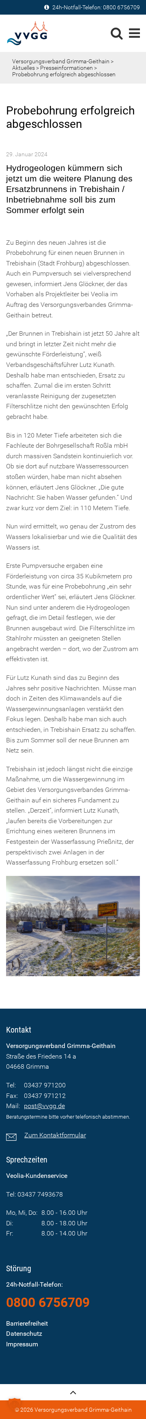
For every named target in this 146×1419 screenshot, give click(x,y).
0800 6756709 (121, 7)
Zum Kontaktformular (55, 1135)
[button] (14, 1404)
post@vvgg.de (44, 1106)
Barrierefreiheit (27, 1323)
